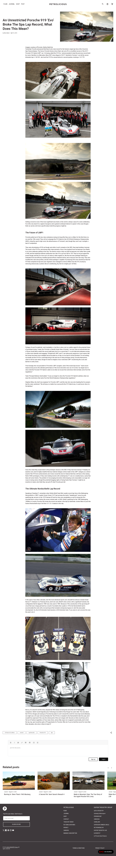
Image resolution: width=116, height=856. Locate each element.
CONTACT (66, 819)
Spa (52, 732)
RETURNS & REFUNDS (69, 824)
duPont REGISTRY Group (12, 847)
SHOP (18, 4)
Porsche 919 (43, 732)
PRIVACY (66, 827)
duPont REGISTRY (99, 810)
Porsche (39, 47)
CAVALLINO (97, 822)
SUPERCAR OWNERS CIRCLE (101, 824)
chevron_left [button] (108, 768)
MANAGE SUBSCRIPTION (70, 833)
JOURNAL (12, 4)
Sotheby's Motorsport (99, 813)
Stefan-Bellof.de (48, 47)
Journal (21, 732)
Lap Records (31, 732)
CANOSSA (97, 819)
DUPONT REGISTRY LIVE (100, 830)
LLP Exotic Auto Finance (100, 836)
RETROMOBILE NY (99, 827)
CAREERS (66, 830)
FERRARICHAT (98, 816)
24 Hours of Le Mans (10, 732)
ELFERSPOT (97, 833)
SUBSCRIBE (16, 824)
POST (23, 4)
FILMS (5, 4)
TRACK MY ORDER (68, 822)
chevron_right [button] (112, 768)
